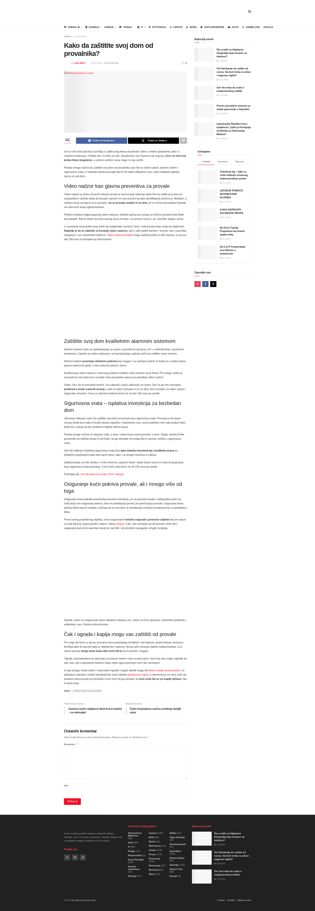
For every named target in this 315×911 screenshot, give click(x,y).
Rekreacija (154, 865)
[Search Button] (249, 11)
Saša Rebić (79, 63)
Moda (193, 27)
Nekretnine (155, 845)
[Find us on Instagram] (197, 284)
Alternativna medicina (135, 834)
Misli (151, 837)
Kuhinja (94, 27)
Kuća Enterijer (214, 27)
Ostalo (268, 27)
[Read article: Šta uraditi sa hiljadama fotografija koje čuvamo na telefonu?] (204, 55)
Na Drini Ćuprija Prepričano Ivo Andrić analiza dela (232, 231)
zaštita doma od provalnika (87, 691)
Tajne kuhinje (177, 837)
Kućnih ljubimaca (134, 867)
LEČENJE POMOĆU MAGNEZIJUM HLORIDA (231, 194)
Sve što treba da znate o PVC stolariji (102, 474)
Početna (67, 36)
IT (142, 27)
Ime (66, 785)
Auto (235, 27)
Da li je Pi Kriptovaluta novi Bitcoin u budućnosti (232, 250)
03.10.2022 (96, 63)
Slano (152, 874)
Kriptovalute (135, 855)
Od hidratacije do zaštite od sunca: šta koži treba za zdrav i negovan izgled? (234, 72)
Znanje (109, 27)
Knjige (131, 851)
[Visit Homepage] (83, 12)
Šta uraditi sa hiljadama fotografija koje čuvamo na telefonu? (232, 53)
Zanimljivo (253, 27)
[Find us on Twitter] (213, 284)
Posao (128, 27)
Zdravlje (74, 27)
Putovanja (159, 27)
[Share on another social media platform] (183, 141)
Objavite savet (244, 900)
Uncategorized (177, 844)
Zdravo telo (176, 869)
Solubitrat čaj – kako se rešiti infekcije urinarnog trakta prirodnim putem (234, 175)
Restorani (154, 869)
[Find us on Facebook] (205, 284)
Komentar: (71, 744)
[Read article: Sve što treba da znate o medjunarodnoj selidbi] (204, 93)
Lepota (177, 27)
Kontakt (231, 900)
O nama (221, 900)
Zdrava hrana (176, 858)
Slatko (173, 833)
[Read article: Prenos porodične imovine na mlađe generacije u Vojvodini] (204, 111)
